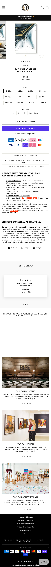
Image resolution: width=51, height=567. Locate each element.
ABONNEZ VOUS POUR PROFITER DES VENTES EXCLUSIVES (25, 540)
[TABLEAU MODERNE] (25, 372)
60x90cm (42, 103)
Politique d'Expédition (25, 520)
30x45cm (8, 97)
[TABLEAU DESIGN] (25, 425)
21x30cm (31, 91)
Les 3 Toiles (33, 113)
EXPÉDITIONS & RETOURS (25, 156)
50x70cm (42, 97)
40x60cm (31, 97)
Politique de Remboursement (25, 523)
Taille (25, 87)
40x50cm (20, 97)
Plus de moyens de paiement (25, 134)
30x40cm (42, 91)
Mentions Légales (25, 530)
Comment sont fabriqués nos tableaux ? (25, 167)
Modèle (25, 109)
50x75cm (8, 103)
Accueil (25, 65)
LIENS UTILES (25, 547)
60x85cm (31, 103)
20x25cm (19, 91)
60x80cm (19, 103)
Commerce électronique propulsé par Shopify (25, 565)
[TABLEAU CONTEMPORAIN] (25, 478)
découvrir (25, 404)
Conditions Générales (25, 517)
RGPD (25, 533)
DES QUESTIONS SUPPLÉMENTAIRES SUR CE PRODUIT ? (25, 161)
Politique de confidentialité (25, 527)
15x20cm (8, 91)
